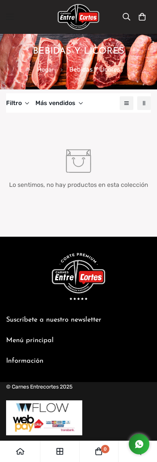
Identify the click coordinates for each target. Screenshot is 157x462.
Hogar (45, 69)
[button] (142, 16)
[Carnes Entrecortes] (78, 17)
